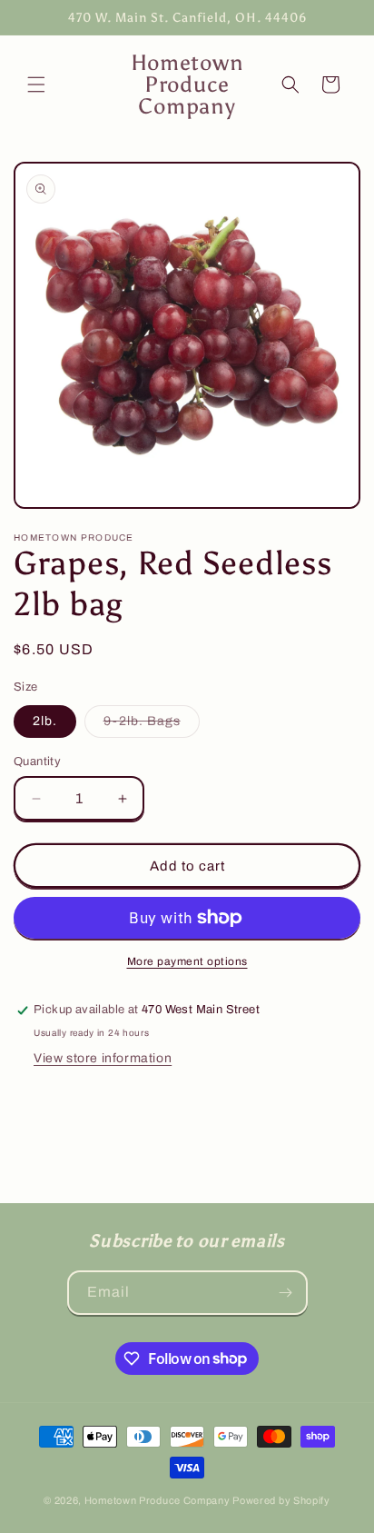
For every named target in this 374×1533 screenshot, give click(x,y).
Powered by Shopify (281, 1500)
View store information (103, 1058)
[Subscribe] (286, 1292)
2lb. (45, 721)
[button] (36, 85)
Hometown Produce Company (157, 1500)
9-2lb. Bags (151, 725)
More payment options (187, 961)
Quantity (37, 761)
